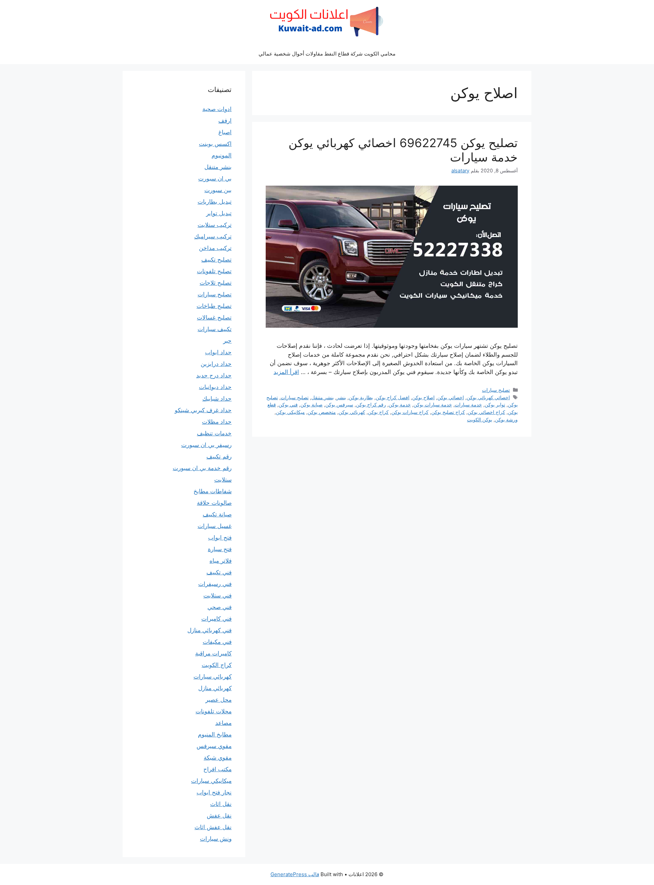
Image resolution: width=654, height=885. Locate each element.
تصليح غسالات (214, 317)
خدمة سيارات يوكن (433, 404)
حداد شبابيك (217, 398)
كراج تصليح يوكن (448, 412)
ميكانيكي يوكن (290, 412)
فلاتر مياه (220, 560)
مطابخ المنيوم (215, 734)
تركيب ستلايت (215, 224)
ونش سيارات (216, 838)
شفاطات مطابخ (212, 491)
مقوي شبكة (218, 757)
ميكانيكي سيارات (211, 780)
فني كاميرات (216, 618)
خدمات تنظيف (214, 433)
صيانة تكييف (217, 514)
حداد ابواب (218, 352)
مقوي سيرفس (214, 746)
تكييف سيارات (215, 329)
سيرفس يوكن (339, 404)
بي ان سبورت (215, 178)
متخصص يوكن (322, 412)
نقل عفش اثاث (213, 827)
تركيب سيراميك (213, 236)
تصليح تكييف (216, 259)
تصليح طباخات (214, 305)
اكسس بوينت (215, 143)
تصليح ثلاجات (216, 282)
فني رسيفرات (215, 583)
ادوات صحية (217, 109)
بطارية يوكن (361, 397)
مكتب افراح (217, 769)
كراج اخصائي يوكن (486, 412)
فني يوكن (288, 404)
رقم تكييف (219, 456)
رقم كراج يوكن (371, 404)
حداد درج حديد (214, 375)
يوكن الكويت (479, 419)
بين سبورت (218, 190)
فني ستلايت (217, 595)
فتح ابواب (220, 537)
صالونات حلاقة (214, 502)
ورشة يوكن (506, 419)
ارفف (225, 120)
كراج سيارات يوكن (410, 412)
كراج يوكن (378, 412)
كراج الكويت (217, 665)
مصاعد (223, 722)
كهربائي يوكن (352, 412)
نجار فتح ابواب (214, 792)
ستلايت (223, 479)
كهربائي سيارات (212, 676)
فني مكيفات (217, 641)
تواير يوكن (495, 404)
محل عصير (218, 699)
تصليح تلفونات (214, 271)
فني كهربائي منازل (209, 630)
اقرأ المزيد (286, 372)
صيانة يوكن (311, 404)
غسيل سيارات (215, 526)
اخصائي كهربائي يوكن (488, 397)
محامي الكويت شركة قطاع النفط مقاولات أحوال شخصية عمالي (327, 53)
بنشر (341, 397)
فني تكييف (219, 572)
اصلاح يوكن (423, 397)
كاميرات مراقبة (213, 653)
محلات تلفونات (214, 711)
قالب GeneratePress (294, 874)
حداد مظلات (217, 421)
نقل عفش (219, 815)
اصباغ (225, 132)
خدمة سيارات (468, 404)
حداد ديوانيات (215, 387)
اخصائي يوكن (450, 397)
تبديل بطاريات (215, 201)
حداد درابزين (216, 363)
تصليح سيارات (496, 390)
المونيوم (222, 155)
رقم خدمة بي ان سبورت (202, 468)
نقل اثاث (221, 804)
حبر (227, 340)
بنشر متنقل (322, 397)
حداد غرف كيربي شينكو (203, 410)
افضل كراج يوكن (392, 397)
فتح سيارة (220, 549)
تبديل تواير (219, 213)
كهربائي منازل (215, 688)
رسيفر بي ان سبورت (206, 444)
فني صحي (219, 607)
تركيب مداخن (215, 248)
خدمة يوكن (400, 404)
